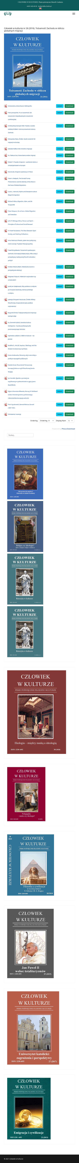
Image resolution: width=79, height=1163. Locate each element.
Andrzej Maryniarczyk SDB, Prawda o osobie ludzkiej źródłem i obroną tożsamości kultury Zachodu (21, 129)
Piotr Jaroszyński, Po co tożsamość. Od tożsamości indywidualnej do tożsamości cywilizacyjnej (20, 116)
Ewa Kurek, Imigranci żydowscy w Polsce (20, 172)
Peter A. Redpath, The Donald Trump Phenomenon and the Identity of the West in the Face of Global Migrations (21, 181)
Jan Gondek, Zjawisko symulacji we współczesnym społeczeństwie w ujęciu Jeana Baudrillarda (21, 381)
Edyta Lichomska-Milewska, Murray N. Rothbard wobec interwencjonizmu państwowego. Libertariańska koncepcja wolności (22, 394)
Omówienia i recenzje (14, 414)
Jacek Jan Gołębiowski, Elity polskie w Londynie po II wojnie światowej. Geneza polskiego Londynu (22, 289)
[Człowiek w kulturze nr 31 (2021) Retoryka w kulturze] (39, 631)
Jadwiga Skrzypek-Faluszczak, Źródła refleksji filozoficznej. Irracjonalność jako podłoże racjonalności (21, 303)
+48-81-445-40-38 (32, 6)
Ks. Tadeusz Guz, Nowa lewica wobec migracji (21, 155)
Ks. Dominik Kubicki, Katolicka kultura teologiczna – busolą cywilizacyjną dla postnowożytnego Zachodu (19, 326)
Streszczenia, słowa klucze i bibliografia (20, 106)
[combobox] (20, 435)
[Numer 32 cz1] (39, 526)
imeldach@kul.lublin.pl (45, 6)
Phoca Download (68, 429)
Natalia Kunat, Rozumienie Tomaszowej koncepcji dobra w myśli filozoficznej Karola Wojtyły (21, 368)
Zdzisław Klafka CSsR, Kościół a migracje (20, 149)
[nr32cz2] (39, 474)
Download (69, 106)
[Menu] (73, 14)
